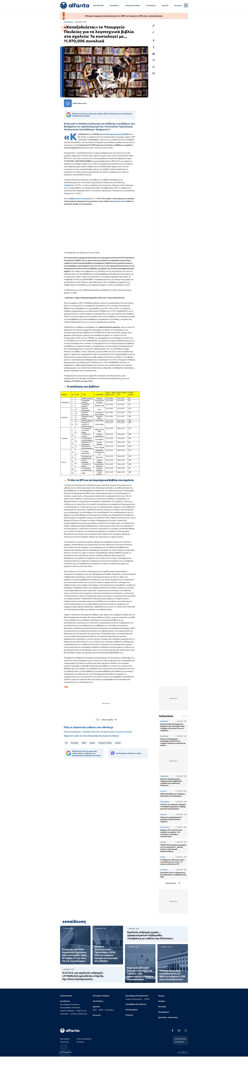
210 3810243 (179, 1042)
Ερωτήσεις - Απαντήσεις (168, 1017)
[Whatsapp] (153, 67)
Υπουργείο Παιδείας (132, 5)
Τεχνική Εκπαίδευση (67, 1011)
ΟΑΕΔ (101, 1010)
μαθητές (118, 743)
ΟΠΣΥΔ (146, 999)
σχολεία (92, 743)
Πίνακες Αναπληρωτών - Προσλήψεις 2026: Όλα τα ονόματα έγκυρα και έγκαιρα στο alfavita (98, 732)
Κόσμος (161, 996)
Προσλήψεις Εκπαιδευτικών (136, 996)
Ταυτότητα (80, 1042)
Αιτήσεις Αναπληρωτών (133, 999)
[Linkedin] (153, 53)
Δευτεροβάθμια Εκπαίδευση (70, 1007)
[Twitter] (153, 47)
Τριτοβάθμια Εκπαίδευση (135, 1004)
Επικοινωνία (64, 1042)
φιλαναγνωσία (119, 201)
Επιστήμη (162, 1006)
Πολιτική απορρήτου (84, 1039)
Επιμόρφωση (163, 1012)
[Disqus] (107, 790)
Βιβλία (84, 743)
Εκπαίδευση (114, 5)
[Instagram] (179, 1030)
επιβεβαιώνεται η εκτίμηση (79, 198)
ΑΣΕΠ (95, 1010)
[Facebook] (153, 40)
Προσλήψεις (109, 1010)
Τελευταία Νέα (98, 5)
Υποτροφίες (64, 1014)
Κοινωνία (178, 5)
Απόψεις (161, 1001)
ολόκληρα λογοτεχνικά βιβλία (117, 134)
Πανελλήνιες (151, 5)
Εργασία (165, 5)
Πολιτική (129, 1015)
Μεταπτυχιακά (131, 1009)
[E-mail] (153, 73)
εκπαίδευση (74, 921)
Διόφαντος (69, 185)
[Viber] (153, 60)
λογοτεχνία (74, 743)
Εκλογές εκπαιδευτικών (78, 1014)
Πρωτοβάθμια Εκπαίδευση (69, 1004)
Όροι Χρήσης (65, 1039)
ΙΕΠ (133, 137)
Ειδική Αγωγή (81, 1011)
